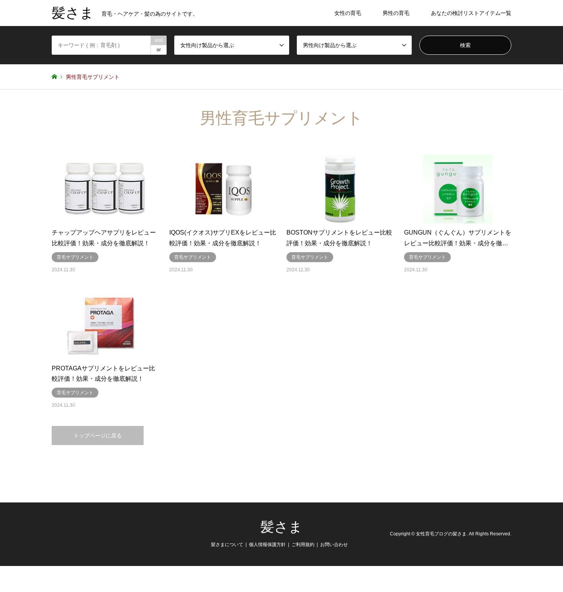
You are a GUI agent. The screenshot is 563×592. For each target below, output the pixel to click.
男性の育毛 (396, 13)
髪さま (281, 527)
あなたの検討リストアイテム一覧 (471, 13)
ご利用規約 (302, 544)
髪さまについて (227, 544)
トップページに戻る (98, 435)
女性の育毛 (347, 13)
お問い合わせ (334, 544)
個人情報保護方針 (267, 544)
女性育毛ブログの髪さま (441, 534)
